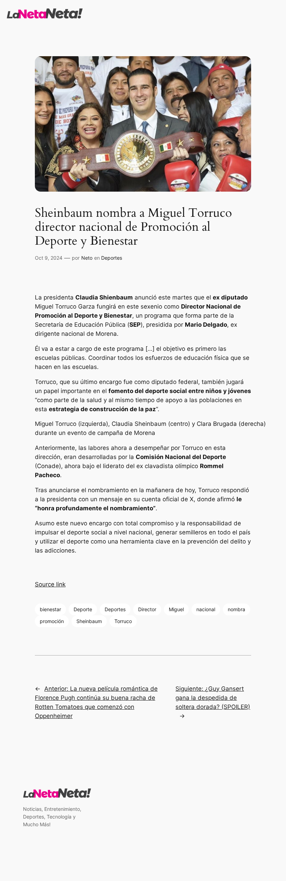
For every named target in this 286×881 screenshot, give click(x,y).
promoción (52, 621)
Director (147, 609)
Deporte (83, 609)
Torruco (123, 621)
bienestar (50, 609)
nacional (205, 609)
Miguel (176, 609)
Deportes (111, 258)
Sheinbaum (89, 621)
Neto (86, 258)
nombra (236, 609)
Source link (50, 584)
